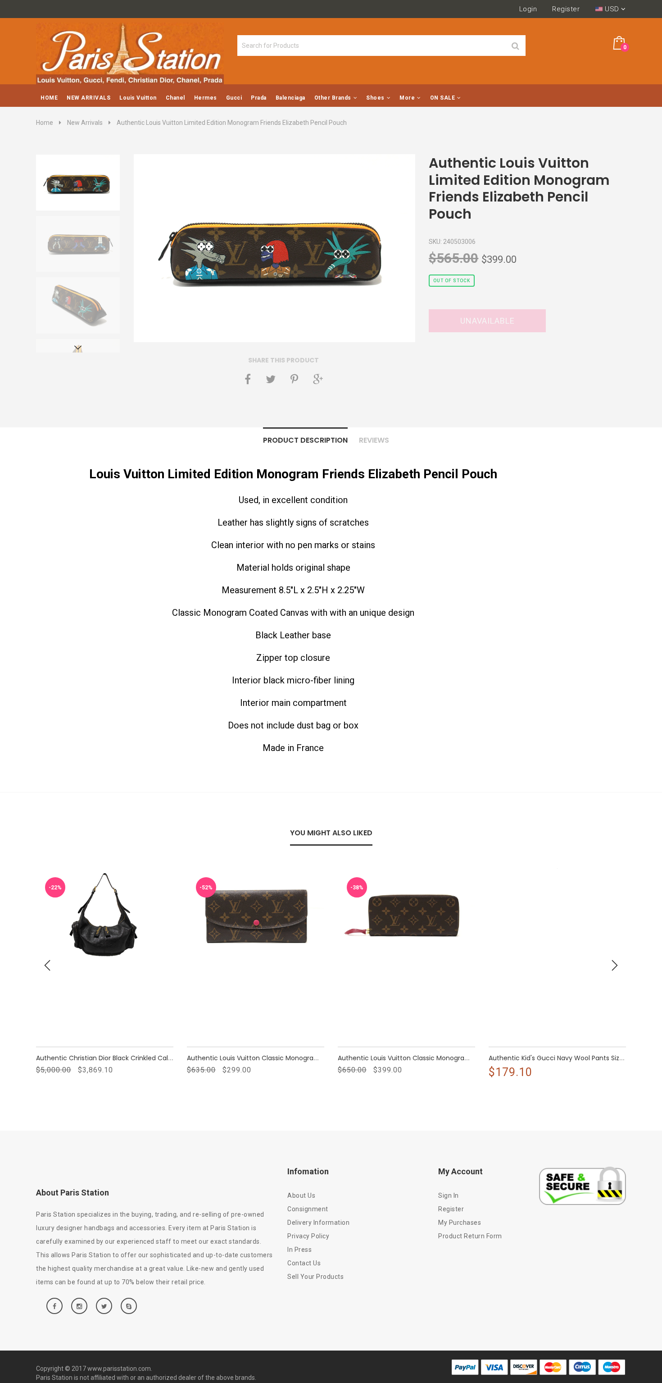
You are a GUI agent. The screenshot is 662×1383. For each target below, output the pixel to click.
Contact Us (304, 1263)
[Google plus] (318, 379)
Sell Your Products (315, 1276)
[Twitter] (271, 379)
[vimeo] (294, 379)
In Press (299, 1249)
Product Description (305, 440)
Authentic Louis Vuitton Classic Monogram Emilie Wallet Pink (281, 1057)
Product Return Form (470, 1236)
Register (566, 9)
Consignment (307, 1209)
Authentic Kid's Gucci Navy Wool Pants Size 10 (560, 1057)
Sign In (448, 1195)
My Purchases (459, 1222)
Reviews (374, 440)
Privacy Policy (308, 1236)
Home (44, 122)
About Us (301, 1195)
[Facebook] (248, 379)
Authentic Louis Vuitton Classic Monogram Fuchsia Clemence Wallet (445, 1057)
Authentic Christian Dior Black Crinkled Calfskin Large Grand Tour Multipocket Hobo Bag (172, 1057)
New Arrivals (85, 122)
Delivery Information (318, 1222)
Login (528, 9)
